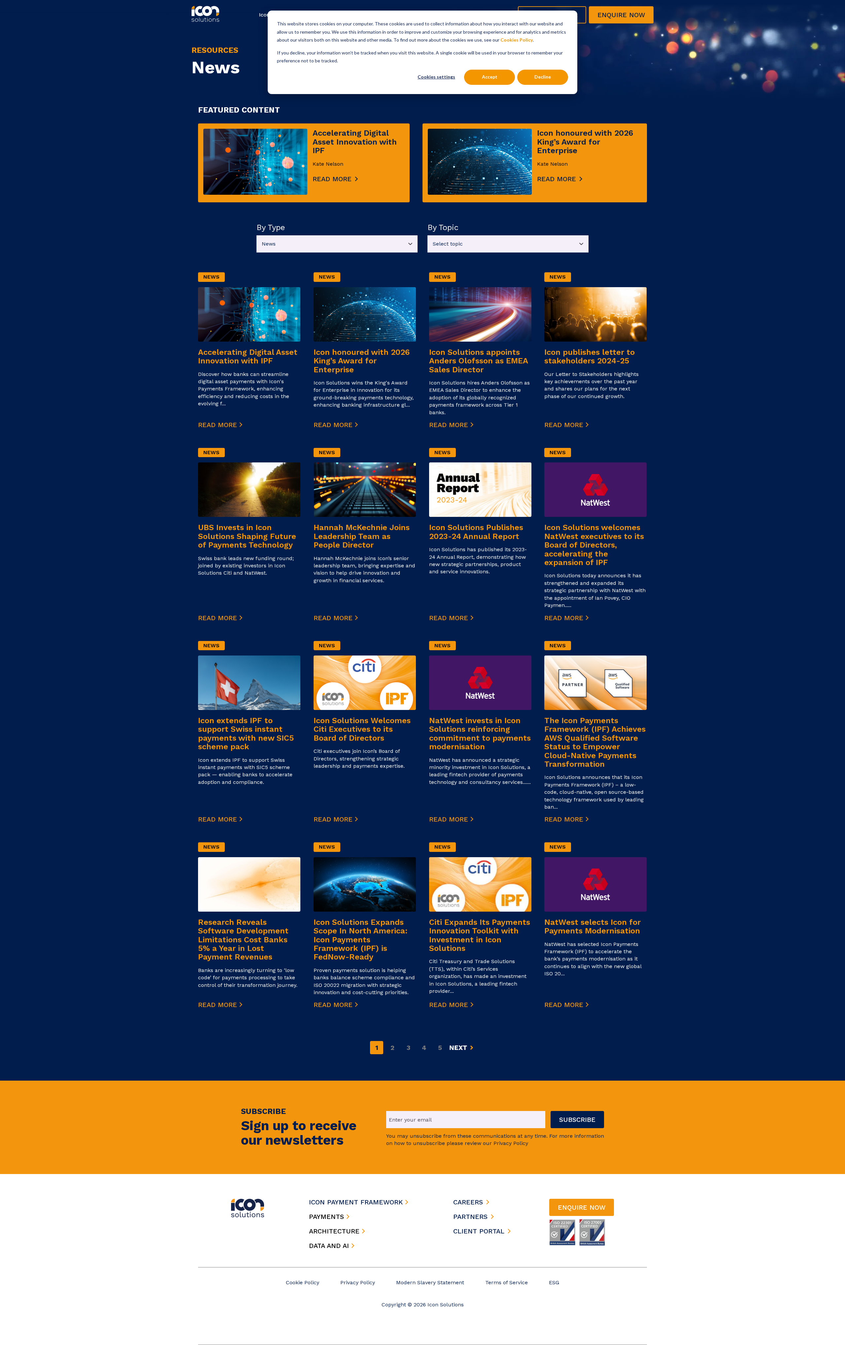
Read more (332, 179)
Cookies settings (436, 77)
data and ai (330, 1245)
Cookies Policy (516, 40)
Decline (542, 77)
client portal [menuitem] (478, 1231)
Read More (218, 424)
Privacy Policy (357, 1282)
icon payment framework (357, 1202)
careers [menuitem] (468, 1202)
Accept (489, 77)
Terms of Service (506, 1282)
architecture (335, 1231)
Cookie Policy (302, 1282)
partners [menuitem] (470, 1216)
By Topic (442, 227)
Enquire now (621, 15)
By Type (270, 227)
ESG (554, 1282)
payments (327, 1216)
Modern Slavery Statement (430, 1282)
